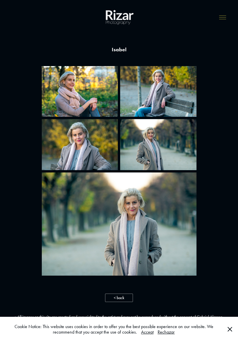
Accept (147, 332)
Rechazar (166, 332)
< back (119, 297)
